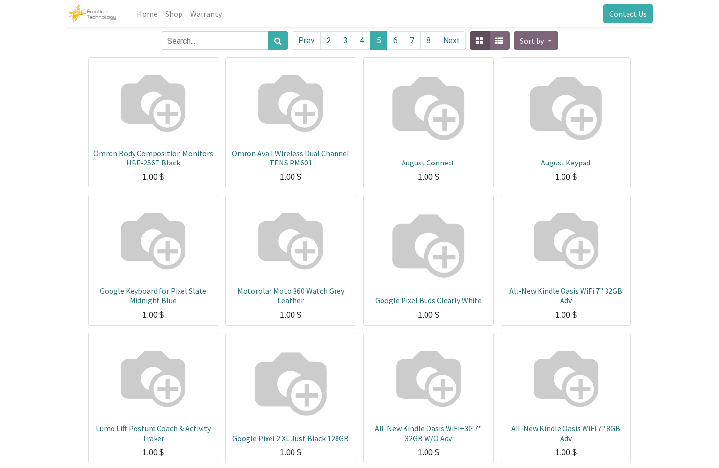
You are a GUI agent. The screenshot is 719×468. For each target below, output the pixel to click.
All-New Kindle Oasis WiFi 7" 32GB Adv (565, 295)
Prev (306, 40)
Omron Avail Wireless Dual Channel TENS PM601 (290, 157)
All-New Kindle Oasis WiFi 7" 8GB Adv (565, 433)
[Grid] (480, 40)
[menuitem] (147, 13)
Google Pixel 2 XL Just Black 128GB (290, 438)
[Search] (278, 40)
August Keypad (565, 162)
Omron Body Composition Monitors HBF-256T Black (153, 157)
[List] (499, 40)
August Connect (428, 162)
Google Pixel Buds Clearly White (428, 300)
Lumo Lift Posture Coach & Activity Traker (153, 433)
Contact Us (628, 14)
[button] (536, 40)
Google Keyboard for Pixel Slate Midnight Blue (153, 295)
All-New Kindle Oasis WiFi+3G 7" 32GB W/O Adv (428, 433)
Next (451, 40)
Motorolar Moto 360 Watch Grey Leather (290, 295)
